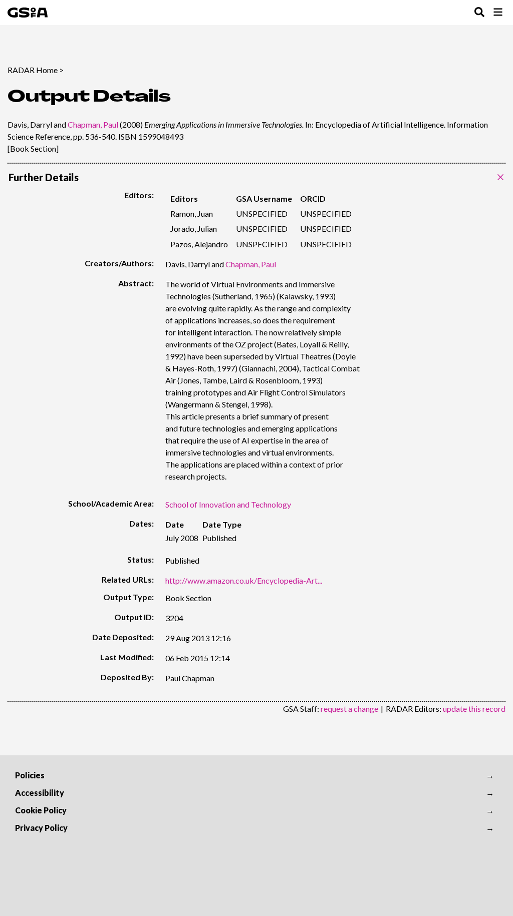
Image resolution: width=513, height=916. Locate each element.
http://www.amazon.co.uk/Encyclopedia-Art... (243, 580)
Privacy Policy (41, 827)
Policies (30, 775)
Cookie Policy (41, 810)
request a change (349, 708)
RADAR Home (33, 70)
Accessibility (39, 792)
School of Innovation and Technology (228, 504)
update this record (474, 708)
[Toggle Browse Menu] (497, 13)
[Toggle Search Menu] (479, 13)
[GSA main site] (28, 13)
